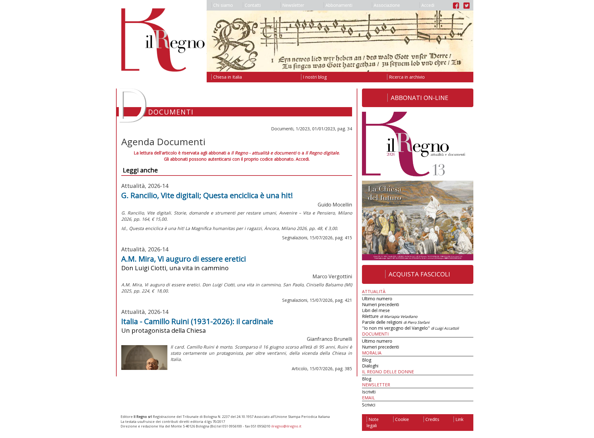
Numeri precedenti (380, 304)
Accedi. (303, 159)
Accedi (427, 5)
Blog (366, 360)
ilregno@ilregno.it (286, 426)
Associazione (387, 5)
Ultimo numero (377, 298)
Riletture (389, 316)
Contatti (253, 5)
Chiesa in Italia (227, 77)
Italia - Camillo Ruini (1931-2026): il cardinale (197, 321)
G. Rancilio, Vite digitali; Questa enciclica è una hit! (207, 195)
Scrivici (368, 405)
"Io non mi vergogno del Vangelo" (410, 328)
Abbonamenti (338, 5)
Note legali (373, 422)
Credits (432, 419)
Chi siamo (223, 5)
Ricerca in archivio (407, 77)
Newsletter (293, 5)
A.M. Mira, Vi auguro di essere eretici (183, 259)
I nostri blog (315, 77)
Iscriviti (369, 392)
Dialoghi (370, 366)
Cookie (402, 419)
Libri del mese (376, 310)
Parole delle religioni (395, 322)
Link (459, 419)
